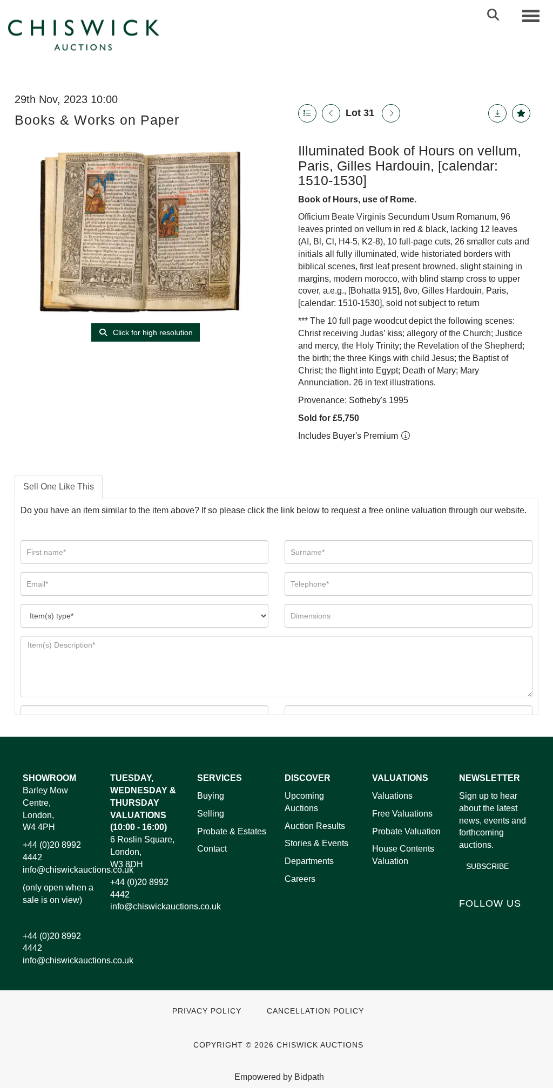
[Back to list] (307, 113)
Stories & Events (317, 843)
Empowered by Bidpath (279, 1077)
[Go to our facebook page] (469, 922)
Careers (300, 878)
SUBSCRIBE (487, 866)
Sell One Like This (58, 486)
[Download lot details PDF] (497, 113)
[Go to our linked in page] (492, 922)
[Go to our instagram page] (469, 936)
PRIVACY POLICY (206, 1011)
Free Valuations (402, 813)
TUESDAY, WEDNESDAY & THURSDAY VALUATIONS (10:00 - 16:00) (143, 802)
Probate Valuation (406, 831)
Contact (212, 848)
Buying (210, 795)
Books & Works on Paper (97, 119)
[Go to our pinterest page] (514, 922)
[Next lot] (391, 113)
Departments (309, 861)
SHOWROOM (49, 778)
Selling (210, 813)
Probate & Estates (231, 831)
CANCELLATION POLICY (315, 1011)
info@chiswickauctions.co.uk (78, 869)
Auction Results (315, 826)
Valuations (392, 795)
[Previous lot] (331, 113)
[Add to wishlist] (521, 113)
